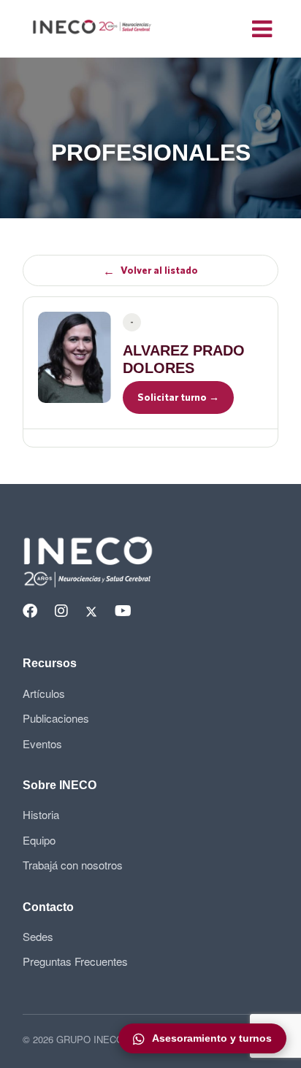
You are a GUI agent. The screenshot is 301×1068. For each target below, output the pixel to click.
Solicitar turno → (178, 397)
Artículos (44, 693)
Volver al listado (150, 270)
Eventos (42, 743)
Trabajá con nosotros (73, 864)
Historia (41, 814)
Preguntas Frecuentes (75, 961)
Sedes (38, 936)
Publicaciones (56, 718)
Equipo (39, 840)
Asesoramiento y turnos (212, 1038)
